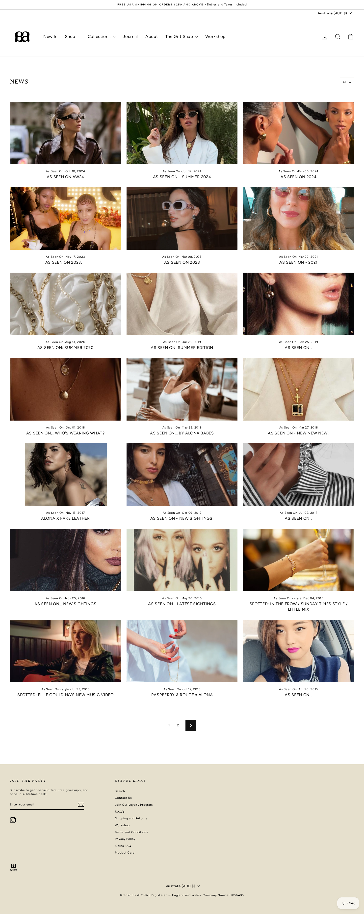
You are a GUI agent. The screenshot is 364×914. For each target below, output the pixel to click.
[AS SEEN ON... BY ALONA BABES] (182, 389)
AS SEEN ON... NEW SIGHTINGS (65, 603)
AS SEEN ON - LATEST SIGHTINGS (182, 603)
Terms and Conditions (131, 832)
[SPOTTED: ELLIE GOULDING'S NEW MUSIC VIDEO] (65, 651)
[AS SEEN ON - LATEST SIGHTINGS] (182, 560)
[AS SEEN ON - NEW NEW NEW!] (298, 389)
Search (120, 791)
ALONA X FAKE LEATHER (65, 518)
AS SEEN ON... (298, 347)
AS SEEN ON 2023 (182, 262)
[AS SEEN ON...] (298, 304)
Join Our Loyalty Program (134, 804)
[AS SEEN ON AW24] (65, 133)
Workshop (215, 36)
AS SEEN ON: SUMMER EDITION (182, 347)
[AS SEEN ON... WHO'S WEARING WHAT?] (65, 389)
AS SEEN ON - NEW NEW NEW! (298, 433)
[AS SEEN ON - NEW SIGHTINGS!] (182, 474)
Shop (71, 36)
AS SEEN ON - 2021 (298, 262)
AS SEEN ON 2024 (299, 176)
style (298, 598)
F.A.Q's (120, 811)
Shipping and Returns (131, 818)
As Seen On (54, 171)
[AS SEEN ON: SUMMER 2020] (65, 304)
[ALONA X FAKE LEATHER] (65, 474)
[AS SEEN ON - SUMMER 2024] (182, 133)
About (151, 36)
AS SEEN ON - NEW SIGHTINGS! (182, 518)
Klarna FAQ (123, 846)
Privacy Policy (125, 839)
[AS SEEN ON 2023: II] (65, 218)
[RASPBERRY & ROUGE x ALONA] (182, 651)
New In (50, 36)
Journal (130, 36)
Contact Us (123, 798)
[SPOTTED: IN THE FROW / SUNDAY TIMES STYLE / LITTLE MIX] (298, 560)
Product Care (125, 852)
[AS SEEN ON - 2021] (298, 218)
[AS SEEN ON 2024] (298, 133)
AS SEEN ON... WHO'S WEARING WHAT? (65, 433)
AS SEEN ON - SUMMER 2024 (182, 176)
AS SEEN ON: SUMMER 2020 (65, 347)
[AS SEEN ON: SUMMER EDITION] (182, 304)
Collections (100, 36)
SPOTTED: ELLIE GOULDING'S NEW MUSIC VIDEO (65, 694)
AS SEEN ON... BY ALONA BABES (182, 433)
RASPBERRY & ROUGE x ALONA (182, 694)
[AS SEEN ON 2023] (182, 218)
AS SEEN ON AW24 (65, 176)
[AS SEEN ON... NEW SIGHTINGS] (65, 560)
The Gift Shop (179, 36)
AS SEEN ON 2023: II (65, 262)
